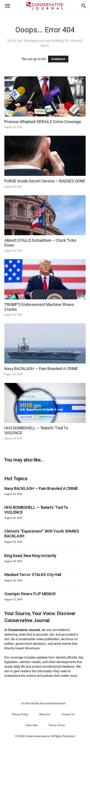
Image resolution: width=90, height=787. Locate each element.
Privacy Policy (20, 714)
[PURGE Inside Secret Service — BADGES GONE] (45, 156)
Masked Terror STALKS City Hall (32, 574)
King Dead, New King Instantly (30, 555)
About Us (44, 714)
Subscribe (31, 725)
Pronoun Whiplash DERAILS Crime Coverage (42, 121)
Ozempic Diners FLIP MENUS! (30, 594)
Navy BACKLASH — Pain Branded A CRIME (41, 368)
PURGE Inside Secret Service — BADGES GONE (44, 181)
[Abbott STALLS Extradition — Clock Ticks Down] (45, 215)
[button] (7, 6)
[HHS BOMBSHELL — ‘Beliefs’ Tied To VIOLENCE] (45, 403)
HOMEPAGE (58, 59)
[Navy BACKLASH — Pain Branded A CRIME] (45, 343)
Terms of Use (56, 725)
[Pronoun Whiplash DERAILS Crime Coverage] (45, 96)
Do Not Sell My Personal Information (43, 703)
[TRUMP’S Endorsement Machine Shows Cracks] (45, 279)
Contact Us (68, 714)
